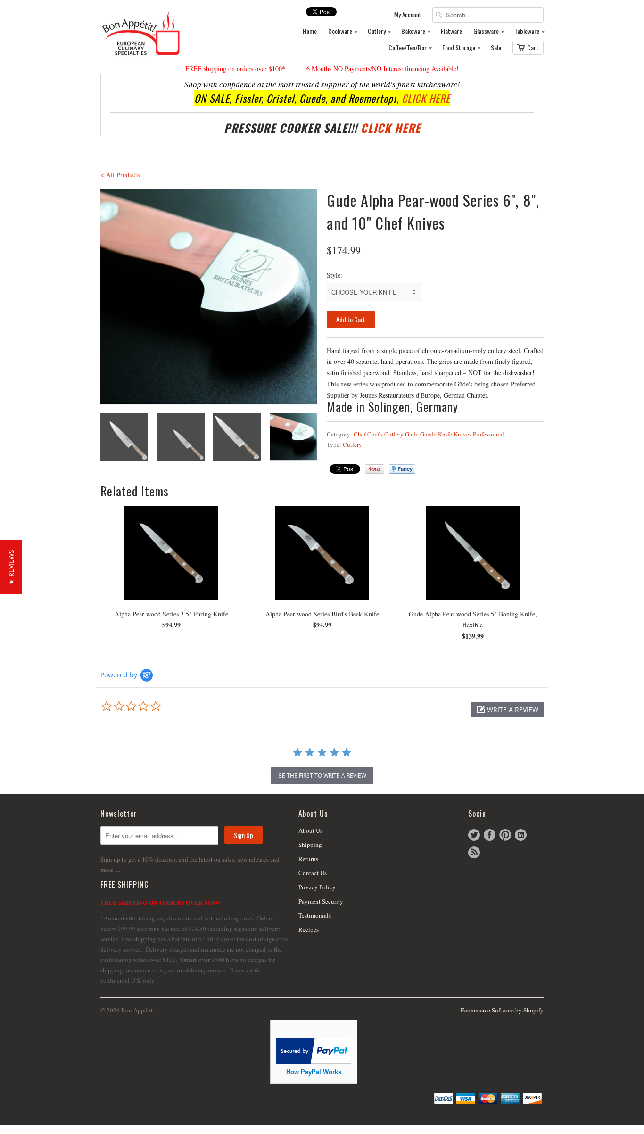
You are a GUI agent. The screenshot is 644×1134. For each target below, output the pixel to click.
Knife (445, 434)
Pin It (374, 469)
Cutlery (379, 31)
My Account (407, 14)
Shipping (310, 844)
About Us (310, 830)
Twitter (474, 835)
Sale (496, 47)
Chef (360, 434)
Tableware (529, 31)
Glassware (488, 31)
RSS (474, 852)
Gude (412, 434)
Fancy (402, 469)
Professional (488, 434)
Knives (462, 434)
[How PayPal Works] (313, 1061)
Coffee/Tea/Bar (409, 47)
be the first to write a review (322, 776)
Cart (532, 47)
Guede (428, 434)
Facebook (489, 835)
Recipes (308, 929)
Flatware (451, 31)
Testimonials (314, 915)
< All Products (120, 174)
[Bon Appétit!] (171, 32)
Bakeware (415, 31)
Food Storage (460, 47)
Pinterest (505, 835)
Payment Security (320, 901)
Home (310, 31)
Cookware (342, 31)
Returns (308, 859)
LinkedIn (521, 835)
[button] (507, 709)
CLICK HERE (426, 98)
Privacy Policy (317, 887)
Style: (334, 275)
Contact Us (312, 873)
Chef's (375, 434)
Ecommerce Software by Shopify (502, 1010)
